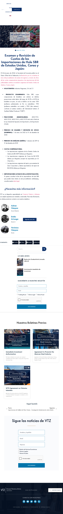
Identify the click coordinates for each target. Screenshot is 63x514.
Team (10, 7)
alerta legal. (16, 181)
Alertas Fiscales (24, 453)
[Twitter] (31, 501)
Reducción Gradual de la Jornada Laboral (34, 260)
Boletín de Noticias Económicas (28, 449)
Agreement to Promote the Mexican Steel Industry (44, 353)
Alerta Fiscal (40, 295)
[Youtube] (27, 501)
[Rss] (39, 501)
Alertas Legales (24, 451)
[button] (15, 242)
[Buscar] (44, 249)
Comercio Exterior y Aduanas (31, 194)
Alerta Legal (31, 295)
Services (8, 3)
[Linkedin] (23, 501)
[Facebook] (35, 501)
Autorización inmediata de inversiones (32, 270)
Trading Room (22, 295)
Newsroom (8, 12)
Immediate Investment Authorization (14, 353)
